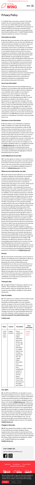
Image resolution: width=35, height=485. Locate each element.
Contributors (16, 464)
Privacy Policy (26, 464)
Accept (5, 482)
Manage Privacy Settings (17, 466)
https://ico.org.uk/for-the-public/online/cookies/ (15, 315)
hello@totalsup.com (9, 145)
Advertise (7, 464)
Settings (14, 482)
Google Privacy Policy (28, 333)
